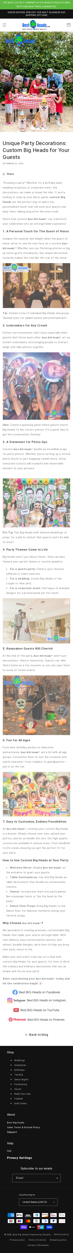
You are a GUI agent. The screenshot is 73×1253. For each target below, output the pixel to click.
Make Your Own (22, 1094)
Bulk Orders (20, 1103)
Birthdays (19, 1070)
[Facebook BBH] (36, 992)
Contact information (38, 1245)
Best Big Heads (21, 1234)
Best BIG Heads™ (31, 923)
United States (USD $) (35, 1202)
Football (18, 1098)
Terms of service (37, 1240)
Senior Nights (21, 1079)
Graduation (20, 1065)
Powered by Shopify (40, 1234)
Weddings (19, 1060)
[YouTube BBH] (36, 1013)
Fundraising (20, 1084)
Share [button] (10, 174)
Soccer (17, 1089)
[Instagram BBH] (36, 1004)
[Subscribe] (57, 1178)
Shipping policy (58, 1240)
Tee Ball (18, 1075)
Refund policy (61, 1234)
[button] (4, 25)
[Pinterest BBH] (36, 1019)
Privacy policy (17, 1240)
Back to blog (38, 1034)
